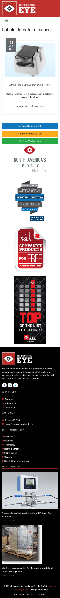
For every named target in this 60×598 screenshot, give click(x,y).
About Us (9, 399)
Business (8, 437)
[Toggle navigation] (6, 20)
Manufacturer (10, 453)
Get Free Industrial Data (30, 133)
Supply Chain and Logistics (16, 461)
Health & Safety (22, 106)
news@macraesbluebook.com (19, 424)
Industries (8, 441)
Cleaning (8, 457)
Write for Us (10, 403)
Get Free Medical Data (30, 141)
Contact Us (9, 407)
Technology (9, 445)
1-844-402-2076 (12, 420)
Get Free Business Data (30, 126)
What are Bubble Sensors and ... (30, 84)
